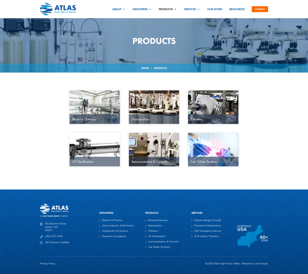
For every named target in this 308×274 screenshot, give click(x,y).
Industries (140, 9)
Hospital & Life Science (115, 231)
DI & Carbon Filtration (206, 236)
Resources (237, 9)
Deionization (155, 226)
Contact (260, 9)
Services (190, 9)
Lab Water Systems (159, 247)
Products (166, 9)
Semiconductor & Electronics (118, 226)
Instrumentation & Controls (163, 242)
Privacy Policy (47, 264)
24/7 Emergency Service (207, 231)
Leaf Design (261, 263)
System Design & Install (207, 220)
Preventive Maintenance (207, 226)
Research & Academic (114, 236)
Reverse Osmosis (158, 220)
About (116, 9)
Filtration (153, 231)
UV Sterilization (156, 236)
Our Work (214, 9)
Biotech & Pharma (112, 220)
